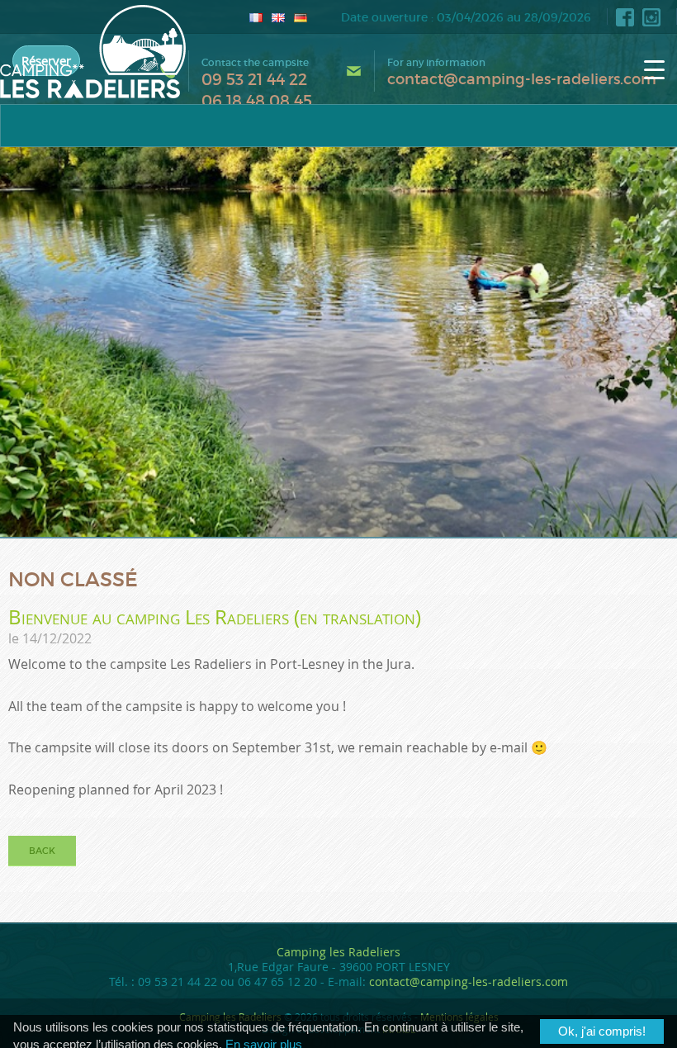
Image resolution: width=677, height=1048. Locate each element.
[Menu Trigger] (654, 69)
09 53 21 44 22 (254, 79)
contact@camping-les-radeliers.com (521, 79)
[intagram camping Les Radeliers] (651, 17)
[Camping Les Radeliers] (93, 51)
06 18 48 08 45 (256, 101)
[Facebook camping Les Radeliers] (625, 17)
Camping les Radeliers (338, 952)
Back (42, 850)
